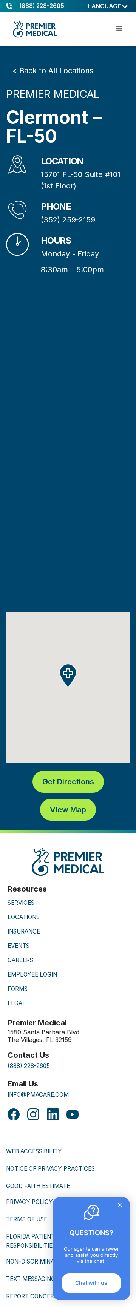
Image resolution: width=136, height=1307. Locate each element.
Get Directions (68, 781)
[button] (108, 6)
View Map (68, 809)
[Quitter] (120, 1206)
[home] (34, 29)
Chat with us (91, 1282)
